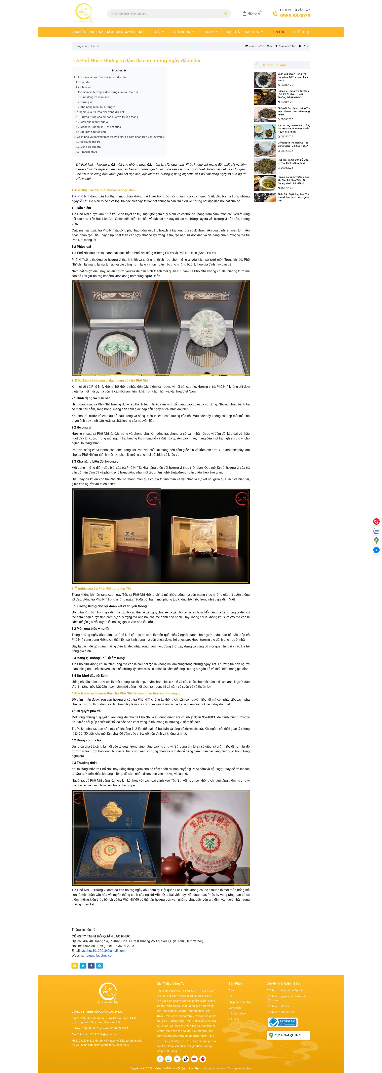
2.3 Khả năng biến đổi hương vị (95, 106)
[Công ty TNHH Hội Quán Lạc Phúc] (161, 328)
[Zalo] (168, 1058)
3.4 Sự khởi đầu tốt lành (91, 131)
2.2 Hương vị (84, 101)
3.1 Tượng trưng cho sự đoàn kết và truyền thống (107, 116)
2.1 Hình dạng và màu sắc (92, 97)
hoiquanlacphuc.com (99, 955)
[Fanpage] (160, 1058)
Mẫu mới (233, 1019)
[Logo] (84, 13)
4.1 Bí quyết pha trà (88, 141)
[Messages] (376, 550)
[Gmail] (202, 1058)
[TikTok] (185, 1058)
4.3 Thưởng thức (86, 151)
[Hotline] (376, 521)
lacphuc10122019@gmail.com (103, 950)
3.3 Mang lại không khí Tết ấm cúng (98, 126)
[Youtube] (194, 1058)
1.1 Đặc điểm (84, 82)
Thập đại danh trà (239, 1002)
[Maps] (376, 540)
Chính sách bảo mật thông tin (285, 990)
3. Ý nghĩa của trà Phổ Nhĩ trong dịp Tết (99, 111)
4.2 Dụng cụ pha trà (88, 146)
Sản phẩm (234, 1008)
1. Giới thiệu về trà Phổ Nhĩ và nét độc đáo (100, 77)
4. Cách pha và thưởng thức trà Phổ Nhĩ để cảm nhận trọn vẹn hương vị (119, 136)
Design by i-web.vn (240, 1068)
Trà (230, 996)
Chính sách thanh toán (281, 1012)
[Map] (177, 1058)
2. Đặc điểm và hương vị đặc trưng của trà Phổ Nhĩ (106, 92)
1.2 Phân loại (84, 87)
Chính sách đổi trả (278, 1006)
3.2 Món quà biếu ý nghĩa (92, 121)
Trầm (231, 990)
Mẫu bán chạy (237, 1013)
